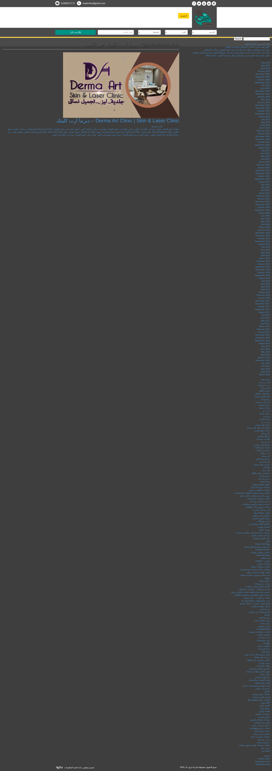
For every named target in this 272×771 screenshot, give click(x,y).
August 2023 (264, 116)
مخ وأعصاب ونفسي (262, 445)
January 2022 (264, 167)
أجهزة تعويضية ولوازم (261, 484)
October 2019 (264, 238)
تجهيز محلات (265, 674)
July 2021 (265, 184)
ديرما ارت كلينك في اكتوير (63, 135)
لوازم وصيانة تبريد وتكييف (259, 612)
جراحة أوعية (265, 419)
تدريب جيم (265, 748)
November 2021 (262, 173)
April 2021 (265, 190)
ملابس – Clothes (262, 561)
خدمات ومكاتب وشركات (259, 501)
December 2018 (262, 267)
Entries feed (264, 759)
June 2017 (265, 318)
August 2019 (264, 244)
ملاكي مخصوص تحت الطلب (258, 660)
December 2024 (262, 91)
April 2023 (265, 125)
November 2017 (262, 304)
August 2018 (264, 278)
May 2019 (265, 252)
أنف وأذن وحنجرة (262, 402)
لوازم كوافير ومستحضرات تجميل (256, 686)
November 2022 (262, 139)
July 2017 (265, 315)
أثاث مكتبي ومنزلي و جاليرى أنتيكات (255, 575)
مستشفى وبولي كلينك (261, 473)
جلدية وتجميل (157, 126)
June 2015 (265, 366)
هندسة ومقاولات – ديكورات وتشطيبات (254, 589)
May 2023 (265, 122)
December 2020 (262, 201)
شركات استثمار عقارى (260, 535)
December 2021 (262, 170)
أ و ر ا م (266, 411)
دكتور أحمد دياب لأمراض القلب (257, 44)
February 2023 (263, 131)
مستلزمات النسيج (262, 714)
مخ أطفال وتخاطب (262, 394)
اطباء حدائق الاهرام (170, 129)
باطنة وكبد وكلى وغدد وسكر (258, 428)
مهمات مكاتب (264, 530)
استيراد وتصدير (263, 527)
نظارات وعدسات (263, 439)
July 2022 (265, 150)
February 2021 (263, 196)
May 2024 (265, 99)
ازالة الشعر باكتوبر (157, 135)
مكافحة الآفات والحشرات (259, 524)
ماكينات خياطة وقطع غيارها (259, 700)
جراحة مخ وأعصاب (262, 447)
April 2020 (265, 224)
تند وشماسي (264, 609)
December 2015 (262, 360)
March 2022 (264, 162)
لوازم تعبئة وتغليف (262, 683)
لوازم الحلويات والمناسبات (259, 680)
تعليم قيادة (265, 652)
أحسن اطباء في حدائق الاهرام (120, 129)
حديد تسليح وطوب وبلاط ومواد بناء (255, 600)
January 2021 (264, 199)
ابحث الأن (74, 32)
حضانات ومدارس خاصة (260, 737)
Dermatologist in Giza (162, 132)
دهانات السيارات (263, 666)
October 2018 (264, 272)
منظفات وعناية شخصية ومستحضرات (254, 569)
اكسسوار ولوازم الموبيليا (260, 669)
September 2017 (262, 309)
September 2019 (262, 241)
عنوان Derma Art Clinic (58, 132)
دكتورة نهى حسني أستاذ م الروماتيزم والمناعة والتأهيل (247, 47)
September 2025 (262, 82)
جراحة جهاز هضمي (262, 430)
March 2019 (264, 258)
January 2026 (264, 71)
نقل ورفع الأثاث (263, 521)
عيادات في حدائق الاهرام (85, 135)
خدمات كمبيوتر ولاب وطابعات (257, 507)
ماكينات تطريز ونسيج (261, 694)
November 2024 (262, 94)
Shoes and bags (262, 544)
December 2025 (262, 74)
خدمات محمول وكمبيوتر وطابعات (256, 504)
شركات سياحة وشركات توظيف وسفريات (252, 532)
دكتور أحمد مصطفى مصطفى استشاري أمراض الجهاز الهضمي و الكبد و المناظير (237, 50)
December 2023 (262, 105)
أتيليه (268, 541)
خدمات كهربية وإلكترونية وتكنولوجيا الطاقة (252, 595)
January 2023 (264, 133)
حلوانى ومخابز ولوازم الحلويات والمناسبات (252, 493)
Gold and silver (263, 555)
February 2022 (263, 165)
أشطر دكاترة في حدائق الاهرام (66, 129)
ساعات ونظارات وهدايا (260, 552)
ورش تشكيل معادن (262, 620)
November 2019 (262, 235)
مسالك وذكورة (264, 436)
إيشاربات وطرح (263, 564)
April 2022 (265, 159)
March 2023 (264, 128)
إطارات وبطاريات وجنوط (259, 632)
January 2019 (264, 264)
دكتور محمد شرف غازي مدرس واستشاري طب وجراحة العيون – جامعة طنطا (238, 55)
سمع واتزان (265, 399)
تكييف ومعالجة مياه (262, 513)
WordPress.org (263, 764)
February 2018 (263, 295)
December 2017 (262, 301)
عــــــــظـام (265, 453)
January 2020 (264, 230)
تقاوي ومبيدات (264, 717)
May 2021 (265, 187)
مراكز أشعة (265, 481)
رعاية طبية (265, 379)
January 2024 (264, 102)
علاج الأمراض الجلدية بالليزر (35, 132)
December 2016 (262, 335)
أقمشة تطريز (264, 705)
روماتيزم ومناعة (263, 450)
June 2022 (265, 153)
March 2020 (264, 227)
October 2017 (264, 306)
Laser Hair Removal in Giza (40, 129)
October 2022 (264, 142)
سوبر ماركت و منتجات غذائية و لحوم (255, 496)
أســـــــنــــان (264, 382)
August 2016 (264, 343)
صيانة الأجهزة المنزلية (261, 518)
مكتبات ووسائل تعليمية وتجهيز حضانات (254, 745)
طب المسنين (264, 462)
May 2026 (265, 65)
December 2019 (262, 233)
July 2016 (265, 346)
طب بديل (266, 470)
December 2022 (262, 136)
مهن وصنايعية (264, 617)
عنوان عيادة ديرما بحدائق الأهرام (135, 135)
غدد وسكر (266, 456)
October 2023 (264, 111)
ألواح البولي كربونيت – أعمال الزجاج (255, 603)
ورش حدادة (265, 623)
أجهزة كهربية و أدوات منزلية (258, 572)
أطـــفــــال (265, 388)
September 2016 (262, 340)
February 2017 (263, 329)
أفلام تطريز (265, 703)
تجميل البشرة (74, 132)
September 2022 (262, 145)
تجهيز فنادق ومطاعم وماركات (258, 671)
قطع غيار (266, 643)
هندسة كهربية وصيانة (261, 697)
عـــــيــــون (265, 442)
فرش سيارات (264, 663)
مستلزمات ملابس (262, 688)
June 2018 (265, 284)
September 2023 (262, 114)
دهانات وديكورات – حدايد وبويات (256, 598)
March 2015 (264, 374)
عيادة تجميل (146, 132)
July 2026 (265, 63)
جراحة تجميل (264, 408)
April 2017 (265, 323)
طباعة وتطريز (264, 711)
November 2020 (262, 204)
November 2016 (262, 338)
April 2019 (265, 255)
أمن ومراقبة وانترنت (261, 510)
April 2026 (265, 68)
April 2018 (265, 289)
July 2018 (265, 281)
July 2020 (265, 216)
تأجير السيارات (264, 649)
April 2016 (265, 355)
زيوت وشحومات (263, 640)
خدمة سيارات (264, 637)
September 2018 (262, 275)
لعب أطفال (265, 558)
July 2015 (265, 363)
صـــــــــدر (265, 422)
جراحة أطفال (264, 391)
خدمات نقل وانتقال (262, 657)
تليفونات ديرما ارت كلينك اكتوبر (94, 129)
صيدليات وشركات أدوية (260, 487)
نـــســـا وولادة (264, 385)
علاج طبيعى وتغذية (262, 396)
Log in (267, 756)
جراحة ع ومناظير (263, 459)
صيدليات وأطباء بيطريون (260, 720)
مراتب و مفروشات (262, 583)
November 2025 (262, 77)
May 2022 (265, 156)
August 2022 (264, 148)
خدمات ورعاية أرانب (261, 731)
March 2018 (264, 292)
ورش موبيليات (264, 626)
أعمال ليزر (265, 751)
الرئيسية (183, 16)
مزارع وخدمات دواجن (261, 725)
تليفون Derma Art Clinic (91, 132)
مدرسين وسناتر (263, 742)
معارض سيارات (263, 634)
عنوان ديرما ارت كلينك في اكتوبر (147, 129)
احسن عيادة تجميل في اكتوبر (109, 135)
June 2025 (265, 88)
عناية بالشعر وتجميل (261, 538)
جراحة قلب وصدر (262, 425)
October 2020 (264, 207)
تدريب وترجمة (264, 739)
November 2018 (262, 269)
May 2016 (265, 352)
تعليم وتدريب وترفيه (261, 734)
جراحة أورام (265, 413)
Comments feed (262, 761)
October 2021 (264, 176)
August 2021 (264, 182)
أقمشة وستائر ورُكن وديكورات (257, 586)
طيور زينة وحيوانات (262, 722)
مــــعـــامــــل (264, 479)
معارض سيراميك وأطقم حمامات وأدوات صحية (250, 592)
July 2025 (265, 85)
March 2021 (264, 193)
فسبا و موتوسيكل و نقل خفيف (257, 654)
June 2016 (265, 349)
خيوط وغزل (265, 708)
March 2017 (264, 326)
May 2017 (265, 321)
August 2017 (264, 312)
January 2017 (264, 332)
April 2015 (265, 372)
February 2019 (263, 261)
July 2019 (265, 247)
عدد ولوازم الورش (262, 677)
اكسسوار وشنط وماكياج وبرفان (257, 547)
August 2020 (264, 213)
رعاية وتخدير (264, 476)
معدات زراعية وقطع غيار (260, 728)
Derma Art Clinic (133, 132)
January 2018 (264, 298)
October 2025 (264, 80)
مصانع (267, 691)
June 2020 (265, 218)
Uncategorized (263, 629)
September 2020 (262, 210)
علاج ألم (266, 467)
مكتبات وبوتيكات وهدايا (260, 566)
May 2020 (265, 221)
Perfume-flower (262, 549)
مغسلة (267, 615)
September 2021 (262, 179)
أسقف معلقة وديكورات (260, 606)
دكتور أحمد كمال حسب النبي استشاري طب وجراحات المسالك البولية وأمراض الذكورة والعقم (231, 52)
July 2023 (265, 119)
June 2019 (265, 250)
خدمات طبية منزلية (262, 464)
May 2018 (265, 286)
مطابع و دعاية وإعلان (261, 515)
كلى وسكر (265, 433)
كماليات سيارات (263, 646)
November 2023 (262, 108)
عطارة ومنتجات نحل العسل (258, 498)
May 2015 (265, 369)
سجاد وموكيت (264, 581)
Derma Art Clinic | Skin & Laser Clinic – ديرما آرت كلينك (117, 120)
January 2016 (264, 357)
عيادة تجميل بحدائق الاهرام (113, 132)
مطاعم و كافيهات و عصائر (259, 490)
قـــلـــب (266, 416)
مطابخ (267, 578)
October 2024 (264, 97)
